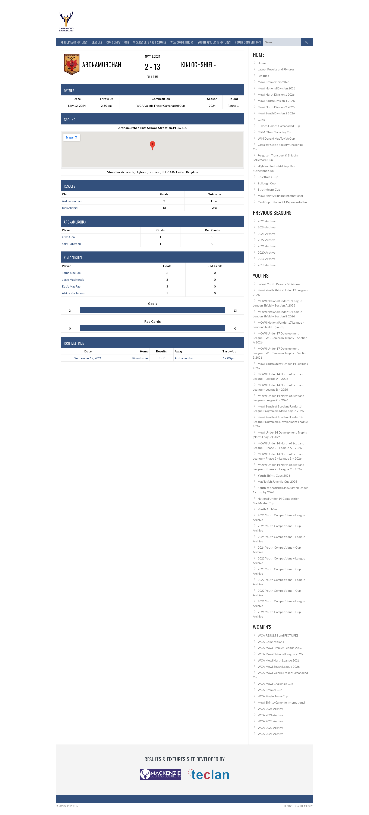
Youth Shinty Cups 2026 (274, 475)
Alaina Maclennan (73, 293)
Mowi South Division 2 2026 (276, 113)
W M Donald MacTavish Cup (276, 138)
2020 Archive (266, 252)
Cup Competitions (117, 42)
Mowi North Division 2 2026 (276, 107)
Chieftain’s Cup (268, 177)
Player (66, 230)
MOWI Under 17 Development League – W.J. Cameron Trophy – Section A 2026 (280, 338)
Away (178, 351)
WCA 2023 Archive (270, 721)
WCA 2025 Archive (270, 708)
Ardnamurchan (72, 201)
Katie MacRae (71, 286)
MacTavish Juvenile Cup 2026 (277, 481)
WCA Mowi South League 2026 (279, 666)
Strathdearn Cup (269, 189)
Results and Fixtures (74, 42)
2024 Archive (266, 227)
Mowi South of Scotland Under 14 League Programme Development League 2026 (280, 421)
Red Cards (212, 230)
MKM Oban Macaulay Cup (275, 132)
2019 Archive (266, 258)
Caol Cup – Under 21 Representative (282, 202)
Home (144, 351)
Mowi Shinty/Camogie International (281, 702)
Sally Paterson (71, 243)
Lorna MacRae (71, 273)
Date (88, 351)
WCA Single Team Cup (273, 696)
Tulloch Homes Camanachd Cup (279, 126)
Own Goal (68, 237)
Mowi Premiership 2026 (273, 82)
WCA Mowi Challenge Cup (275, 683)
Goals (160, 230)
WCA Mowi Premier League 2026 (280, 648)
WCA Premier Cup (270, 690)
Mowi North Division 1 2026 (276, 94)
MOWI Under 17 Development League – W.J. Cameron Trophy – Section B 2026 (280, 353)
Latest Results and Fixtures (276, 69)
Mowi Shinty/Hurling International (280, 195)
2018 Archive (266, 265)
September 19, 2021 (87, 358)
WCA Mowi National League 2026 (280, 654)
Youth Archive (267, 509)
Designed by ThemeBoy (298, 806)
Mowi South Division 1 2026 (276, 100)
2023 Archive (266, 233)
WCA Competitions (271, 642)
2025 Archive (266, 221)
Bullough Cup (267, 183)
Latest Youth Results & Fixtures (279, 284)
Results (161, 351)
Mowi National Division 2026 (276, 88)
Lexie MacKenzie (73, 279)
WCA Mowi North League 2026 (278, 660)
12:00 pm (229, 358)
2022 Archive (266, 240)
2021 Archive (266, 246)
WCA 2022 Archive (270, 727)
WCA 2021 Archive (270, 734)
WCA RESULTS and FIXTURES (149, 42)
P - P (161, 358)
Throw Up (229, 351)
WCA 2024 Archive (270, 715)
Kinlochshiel (70, 208)
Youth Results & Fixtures (214, 42)
